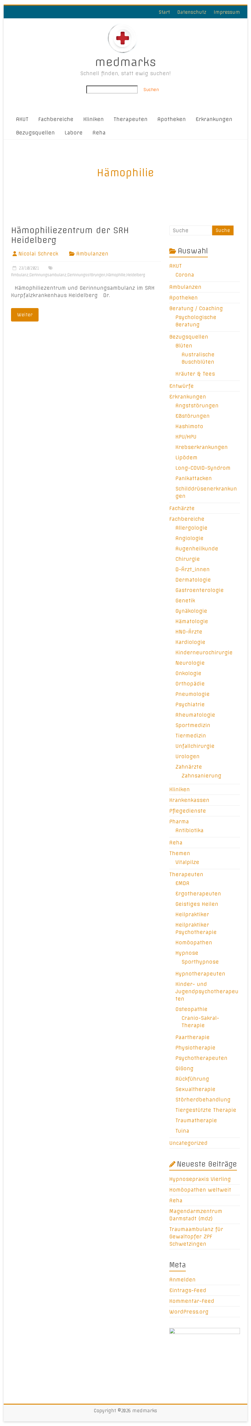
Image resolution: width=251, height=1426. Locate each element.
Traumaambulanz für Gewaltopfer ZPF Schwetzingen (196, 1236)
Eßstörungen (192, 416)
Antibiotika (189, 830)
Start (164, 12)
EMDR (182, 883)
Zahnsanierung (201, 776)
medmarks (125, 62)
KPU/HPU (186, 437)
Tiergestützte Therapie (205, 1110)
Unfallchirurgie (195, 746)
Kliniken (93, 119)
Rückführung (192, 1079)
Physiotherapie (195, 1048)
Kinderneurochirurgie (204, 652)
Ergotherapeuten (198, 894)
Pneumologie (192, 694)
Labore (74, 133)
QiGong (184, 1068)
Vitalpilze (187, 862)
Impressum (227, 12)
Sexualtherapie (195, 1089)
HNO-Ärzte (188, 632)
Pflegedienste (187, 811)
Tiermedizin (190, 736)
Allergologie (191, 528)
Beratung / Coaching (196, 308)
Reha (99, 133)
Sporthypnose (200, 962)
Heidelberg (135, 275)
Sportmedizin (192, 725)
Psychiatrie (190, 704)
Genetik (185, 600)
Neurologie (190, 663)
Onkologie (188, 673)
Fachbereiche (55, 119)
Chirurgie (187, 559)
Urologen (187, 756)
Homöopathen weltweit (200, 1190)
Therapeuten (131, 119)
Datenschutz (191, 12)
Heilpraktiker (192, 914)
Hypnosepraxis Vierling (200, 1179)
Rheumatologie (195, 715)
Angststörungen (197, 405)
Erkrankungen (214, 119)
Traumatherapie (196, 1120)
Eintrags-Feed (187, 1290)
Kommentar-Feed (191, 1301)
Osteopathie (191, 1009)
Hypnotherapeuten (200, 974)
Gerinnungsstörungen (86, 275)
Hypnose (186, 953)
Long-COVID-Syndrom (202, 468)
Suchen (151, 89)
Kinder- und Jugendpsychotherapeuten (206, 991)
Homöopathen (193, 942)
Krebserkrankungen (201, 447)
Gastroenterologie (199, 590)
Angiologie (189, 538)
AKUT (22, 119)
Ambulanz (19, 275)
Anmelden (182, 1280)
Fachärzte (182, 508)
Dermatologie (193, 580)
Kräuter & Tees (195, 374)
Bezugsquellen (35, 133)
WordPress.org (188, 1312)
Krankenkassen (189, 800)
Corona (184, 275)
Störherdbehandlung (202, 1100)
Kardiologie (190, 642)
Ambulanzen (92, 254)
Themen (179, 853)
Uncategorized (188, 1143)
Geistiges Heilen (196, 904)
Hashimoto (189, 426)
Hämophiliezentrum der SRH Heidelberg (70, 235)
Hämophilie (116, 275)
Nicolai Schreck (38, 254)
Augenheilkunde (196, 549)
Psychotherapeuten (201, 1058)
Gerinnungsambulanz (47, 275)
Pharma (179, 821)
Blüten (183, 346)
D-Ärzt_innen (192, 569)
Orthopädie (190, 684)
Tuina (182, 1131)
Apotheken (171, 119)
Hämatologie (191, 621)
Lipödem (186, 457)
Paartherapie (192, 1037)
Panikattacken (193, 478)
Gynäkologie (191, 611)
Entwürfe (181, 386)
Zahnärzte (188, 767)
